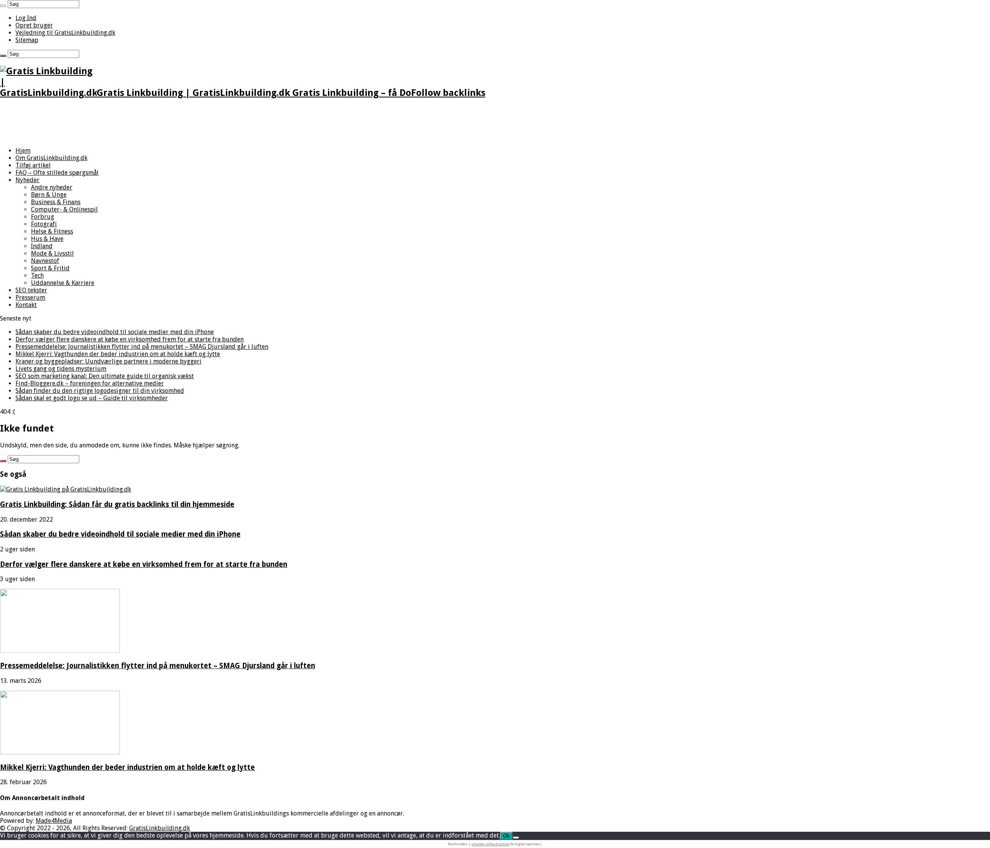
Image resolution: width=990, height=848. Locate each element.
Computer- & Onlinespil (64, 209)
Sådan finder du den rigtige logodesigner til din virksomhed (99, 390)
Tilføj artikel (33, 165)
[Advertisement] (232, 123)
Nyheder (27, 180)
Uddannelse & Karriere (62, 283)
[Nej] (516, 837)
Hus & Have (47, 238)
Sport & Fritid (50, 268)
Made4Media (54, 820)
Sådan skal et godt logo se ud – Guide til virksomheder (91, 398)
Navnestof (45, 260)
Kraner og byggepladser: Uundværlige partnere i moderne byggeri (108, 361)
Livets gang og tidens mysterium (60, 368)
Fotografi (44, 224)
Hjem (23, 150)
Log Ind (25, 18)
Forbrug (42, 216)
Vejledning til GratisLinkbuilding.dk (65, 32)
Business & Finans (55, 202)
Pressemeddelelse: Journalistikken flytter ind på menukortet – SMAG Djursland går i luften (141, 346)
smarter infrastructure (490, 844)
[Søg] (3, 6)
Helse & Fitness (52, 231)
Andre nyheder (51, 187)
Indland (42, 246)
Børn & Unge (49, 194)
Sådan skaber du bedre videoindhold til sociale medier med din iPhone (114, 332)
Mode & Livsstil (52, 253)
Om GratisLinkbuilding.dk (51, 158)
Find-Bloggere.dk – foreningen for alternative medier (89, 383)
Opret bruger (34, 25)
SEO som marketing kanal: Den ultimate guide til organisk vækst (104, 376)
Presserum (30, 297)
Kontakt (26, 305)
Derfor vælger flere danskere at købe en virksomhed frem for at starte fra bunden (129, 339)
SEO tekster (31, 290)
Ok (506, 836)
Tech (37, 275)
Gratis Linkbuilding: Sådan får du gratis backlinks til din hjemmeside (117, 504)
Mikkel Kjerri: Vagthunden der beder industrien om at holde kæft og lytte (117, 354)
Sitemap (26, 40)
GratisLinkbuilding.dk (159, 828)
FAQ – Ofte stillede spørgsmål (57, 172)
